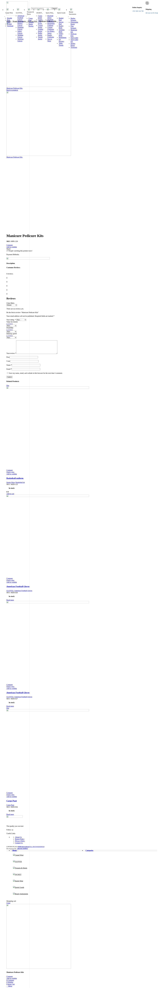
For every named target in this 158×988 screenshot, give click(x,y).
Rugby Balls (61, 27)
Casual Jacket (40, 26)
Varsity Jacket (40, 38)
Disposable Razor (74, 23)
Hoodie (9, 18)
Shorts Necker (30, 25)
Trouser (31, 22)
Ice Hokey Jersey (50, 32)
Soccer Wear (49, 40)
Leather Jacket (40, 30)
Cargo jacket (40, 17)
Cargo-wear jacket (40, 21)
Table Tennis (61, 44)
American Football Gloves (21, 18)
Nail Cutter (74, 38)
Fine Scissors (73, 27)
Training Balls (61, 31)
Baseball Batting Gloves (20, 23)
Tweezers (74, 47)
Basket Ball (61, 19)
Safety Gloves (20, 32)
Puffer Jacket (40, 34)
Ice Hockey (61, 40)
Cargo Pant (30, 19)
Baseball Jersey (50, 17)
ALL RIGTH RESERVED (31, 846)
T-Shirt (9, 24)
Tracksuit (10, 26)
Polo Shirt (8, 21)
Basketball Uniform (50, 24)
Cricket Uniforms (50, 28)
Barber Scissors (73, 19)
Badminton (62, 37)
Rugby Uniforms (50, 36)
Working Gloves (20, 40)
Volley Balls (61, 35)
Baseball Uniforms (50, 21)
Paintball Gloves (20, 28)
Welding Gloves (20, 36)
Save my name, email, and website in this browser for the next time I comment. (35, 373)
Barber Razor (73, 44)
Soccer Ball (61, 23)
